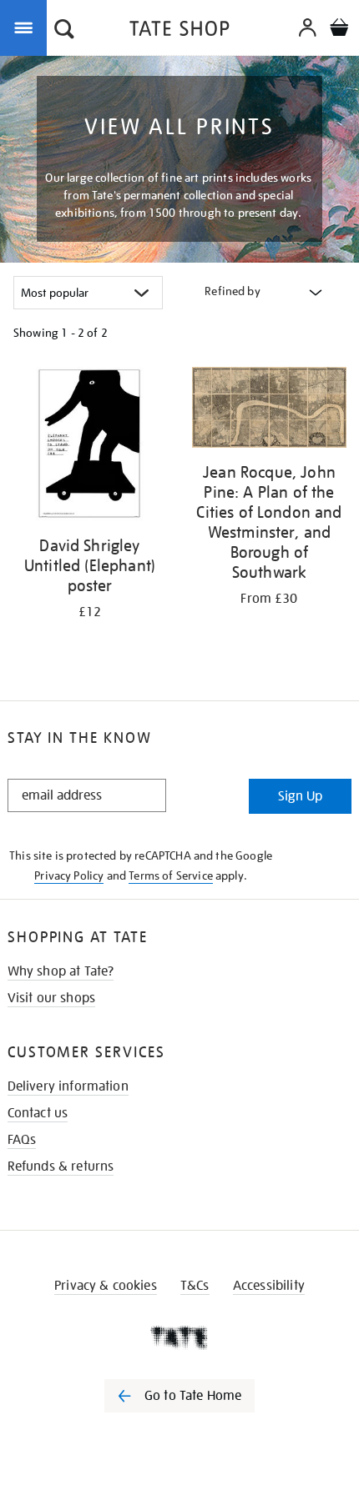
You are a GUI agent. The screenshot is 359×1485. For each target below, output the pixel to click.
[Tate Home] (179, 1337)
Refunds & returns (61, 1166)
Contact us (38, 1113)
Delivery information (68, 1086)
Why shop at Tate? (61, 971)
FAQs (22, 1139)
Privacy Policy (69, 875)
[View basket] (338, 30)
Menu (26, 26)
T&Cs (195, 1285)
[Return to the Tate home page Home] (179, 31)
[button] (64, 31)
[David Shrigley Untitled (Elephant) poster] (90, 447)
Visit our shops (51, 998)
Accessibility (269, 1285)
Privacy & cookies (105, 1285)
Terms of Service (171, 875)
